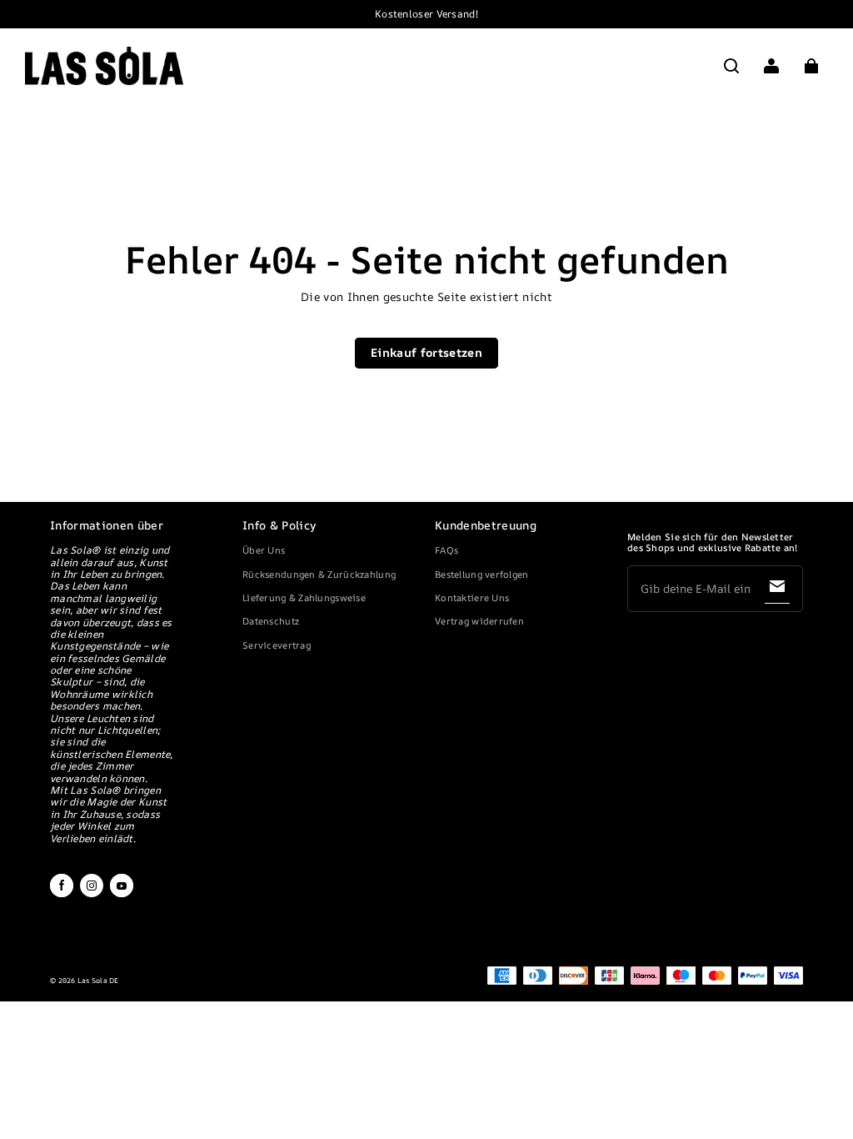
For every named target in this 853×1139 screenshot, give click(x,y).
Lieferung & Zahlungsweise (304, 597)
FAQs (446, 550)
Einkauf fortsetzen (426, 352)
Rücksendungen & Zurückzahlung (319, 574)
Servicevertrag (276, 645)
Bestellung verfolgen (482, 574)
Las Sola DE (98, 981)
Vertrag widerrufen (479, 621)
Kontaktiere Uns (472, 597)
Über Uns (263, 550)
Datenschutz (270, 621)
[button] (731, 66)
